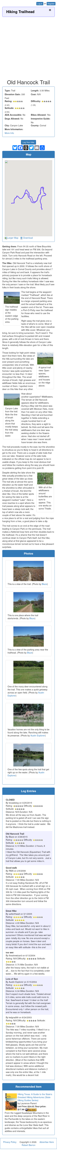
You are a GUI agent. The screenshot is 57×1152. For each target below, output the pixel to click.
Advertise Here (47, 1141)
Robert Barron (28, 1145)
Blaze (44, 583)
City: (7, 125)
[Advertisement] (28, 46)
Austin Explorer (37, 735)
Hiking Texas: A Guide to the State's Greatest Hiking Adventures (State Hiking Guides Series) (35, 1097)
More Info (9, 132)
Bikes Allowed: (38, 114)
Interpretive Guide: (40, 118)
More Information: (14, 129)
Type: (7, 90)
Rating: (8, 101)
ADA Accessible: (13, 114)
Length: (35, 90)
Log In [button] (39, 3)
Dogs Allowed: (12, 118)
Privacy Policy (9, 1141)
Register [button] (51, 3)
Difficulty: (36, 101)
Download (28, 237)
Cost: (33, 94)
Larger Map (12, 237)
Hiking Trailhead (20, 11)
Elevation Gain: (13, 94)
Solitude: (9, 107)
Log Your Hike (28, 142)
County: (35, 125)
